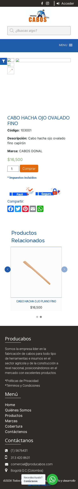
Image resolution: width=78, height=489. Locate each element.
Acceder (67, 3)
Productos (13, 415)
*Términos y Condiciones (22, 385)
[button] (63, 45)
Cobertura (13, 426)
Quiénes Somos (18, 410)
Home (10, 405)
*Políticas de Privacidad (21, 381)
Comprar (29, 169)
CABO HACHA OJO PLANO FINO (36, 301)
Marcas (11, 421)
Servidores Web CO (39, 484)
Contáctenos (16, 432)
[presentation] (8, 269)
